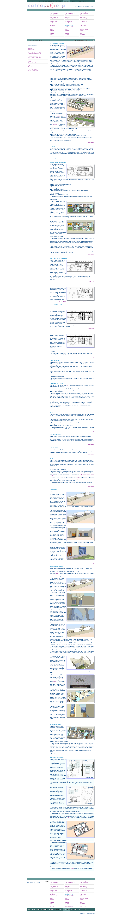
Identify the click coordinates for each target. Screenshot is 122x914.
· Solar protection (31, 66)
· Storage (29, 61)
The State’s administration (69, 26)
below (53, 125)
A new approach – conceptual (85, 22)
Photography (74, 1)
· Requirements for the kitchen (33, 60)
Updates (38, 1)
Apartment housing (83, 25)
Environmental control (83, 21)
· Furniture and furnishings (32, 69)
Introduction (52, 12)
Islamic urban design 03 (54, 16)
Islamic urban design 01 (69, 14)
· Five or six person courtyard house (34, 50)
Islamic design (66, 1)
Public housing (52, 25)
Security (81, 33)
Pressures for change (53, 26)
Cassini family (51, 1)
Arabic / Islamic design (68, 12)
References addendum (69, 37)
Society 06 (66, 29)
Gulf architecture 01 (68, 17)
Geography (52, 30)
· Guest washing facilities (32, 62)
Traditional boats (67, 31)
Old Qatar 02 (67, 33)
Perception (51, 22)
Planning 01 (67, 30)
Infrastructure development (54, 21)
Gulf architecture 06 (53, 20)
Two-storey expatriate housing (33, 70)
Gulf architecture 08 (83, 20)
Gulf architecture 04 (68, 18)
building (83, 139)
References (52, 37)
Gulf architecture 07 (68, 20)
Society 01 (81, 26)
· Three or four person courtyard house (34, 52)
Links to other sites (83, 37)
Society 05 (51, 29)
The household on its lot (69, 22)
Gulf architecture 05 (83, 18)
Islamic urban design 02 (84, 14)
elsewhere (55, 124)
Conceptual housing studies (32, 45)
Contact (84, 1)
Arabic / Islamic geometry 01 (85, 12)
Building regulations (53, 35)
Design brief (67, 34)
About (80, 1)
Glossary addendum (83, 35)
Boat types (81, 31)
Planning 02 (82, 30)
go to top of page (91, 72)
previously (88, 370)
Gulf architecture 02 (83, 17)
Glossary (66, 35)
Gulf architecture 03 (53, 18)
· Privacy (29, 65)
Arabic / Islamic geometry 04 (85, 13)
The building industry (68, 21)
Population (51, 31)
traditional (58, 573)
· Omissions (30, 48)
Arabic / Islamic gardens (54, 17)
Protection (51, 34)
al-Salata (58, 116)
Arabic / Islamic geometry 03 (69, 13)
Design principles (31, 58)
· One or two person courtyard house (34, 53)
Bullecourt (44, 1)
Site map (33, 1)
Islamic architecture (53, 14)
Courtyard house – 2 (31, 54)
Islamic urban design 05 (84, 16)
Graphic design (58, 1)
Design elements (82, 34)
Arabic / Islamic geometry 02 (54, 13)
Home (29, 1)
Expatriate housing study (69, 25)
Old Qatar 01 (52, 33)
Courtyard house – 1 (31, 49)
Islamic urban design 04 (69, 16)
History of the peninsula (84, 29)
